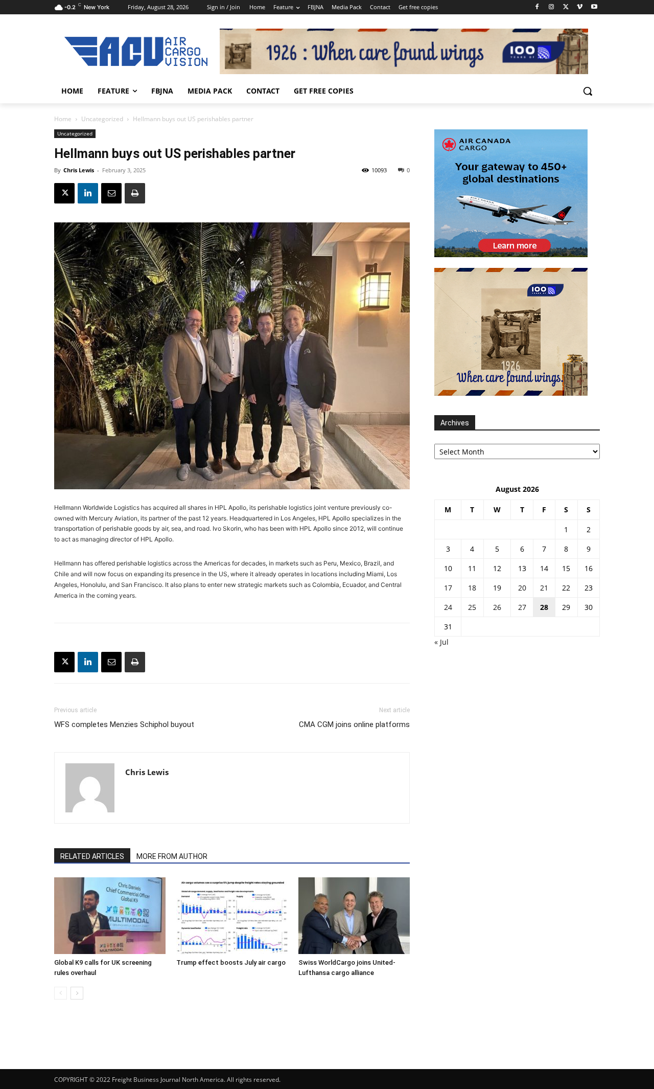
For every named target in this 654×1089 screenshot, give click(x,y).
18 (472, 588)
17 (448, 588)
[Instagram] (551, 7)
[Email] (111, 193)
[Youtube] (594, 7)
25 (472, 607)
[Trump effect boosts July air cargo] (232, 915)
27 (522, 607)
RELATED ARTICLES (92, 856)
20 (522, 588)
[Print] (135, 193)
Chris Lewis (78, 170)
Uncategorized (102, 119)
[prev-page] (60, 993)
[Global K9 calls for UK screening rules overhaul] (110, 915)
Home (63, 119)
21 (544, 588)
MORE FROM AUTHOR (171, 856)
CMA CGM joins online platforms (354, 724)
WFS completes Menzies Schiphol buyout (124, 724)
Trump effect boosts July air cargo (231, 962)
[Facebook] (537, 7)
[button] (587, 91)
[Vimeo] (580, 7)
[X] (566, 7)
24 (448, 607)
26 (497, 607)
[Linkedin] (88, 193)
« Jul (441, 642)
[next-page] (77, 993)
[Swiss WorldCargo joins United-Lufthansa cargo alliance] (354, 915)
